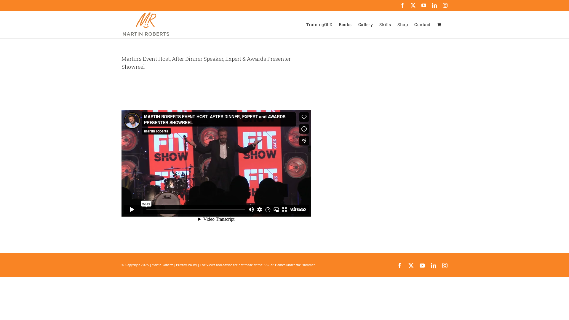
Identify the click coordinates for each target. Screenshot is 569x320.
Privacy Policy (186, 265)
